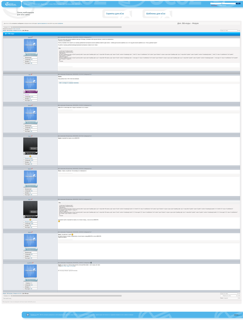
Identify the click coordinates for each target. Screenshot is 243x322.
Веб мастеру (10, 30)
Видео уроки (44, 4)
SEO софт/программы (68, 4)
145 (32, 285)
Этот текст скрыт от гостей (67, 266)
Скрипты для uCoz (115, 14)
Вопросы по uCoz (18, 30)
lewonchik (18, 28)
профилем (60, 23)
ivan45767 (29, 263)
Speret (29, 37)
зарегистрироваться (42, 23)
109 (31, 288)
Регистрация (214, 5)
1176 (32, 96)
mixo (30, 74)
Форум (4, 30)
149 (31, 63)
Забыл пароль (222, 5)
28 (30, 98)
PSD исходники (57, 4)
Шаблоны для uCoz (155, 14)
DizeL (29, 136)
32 (30, 61)
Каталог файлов (28, 4)
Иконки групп (36, 4)
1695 (32, 160)
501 (32, 59)
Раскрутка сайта (29, 158)
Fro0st (14, 28)
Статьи (50, 4)
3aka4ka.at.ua (34, 314)
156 (31, 164)
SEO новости (78, 4)
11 (29, 286)
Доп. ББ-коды (26, 30)
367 (31, 100)
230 (30, 162)
